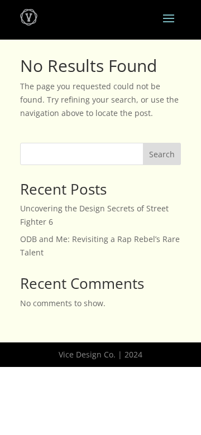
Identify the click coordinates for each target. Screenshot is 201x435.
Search (162, 154)
